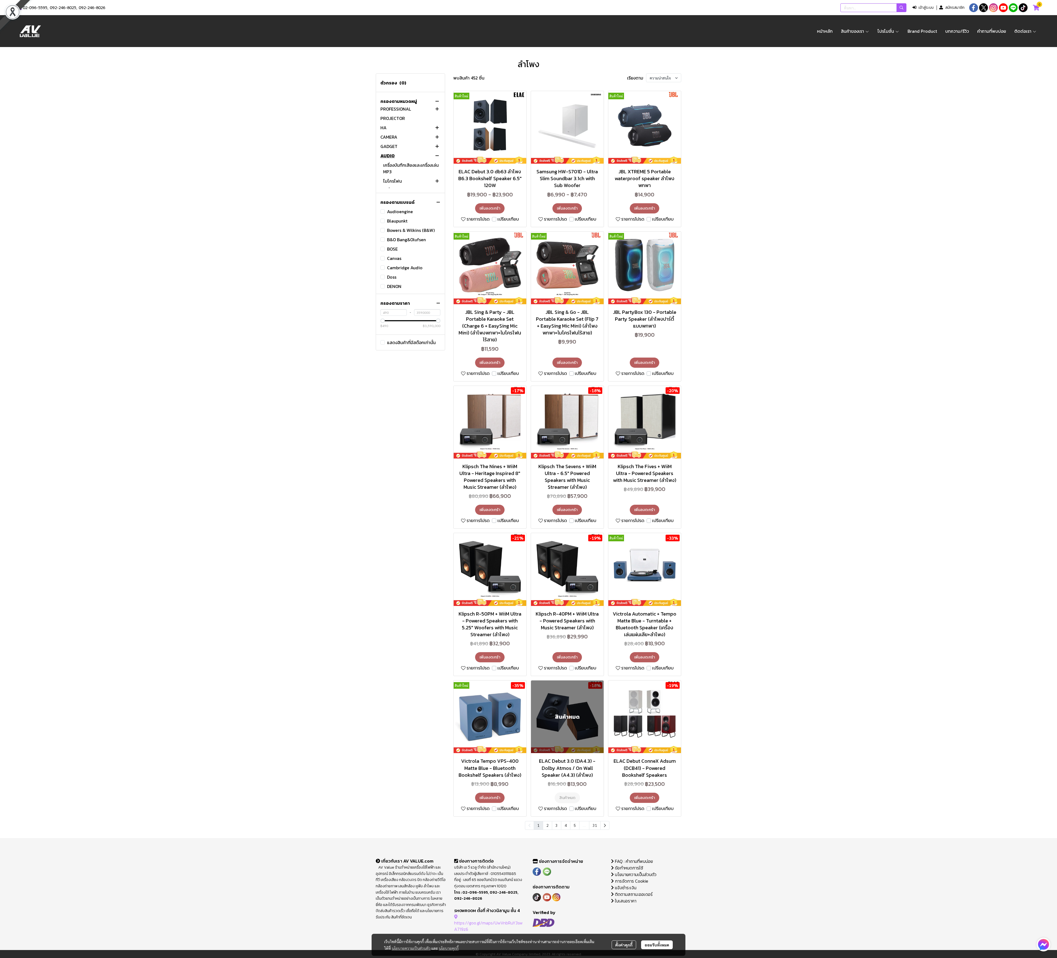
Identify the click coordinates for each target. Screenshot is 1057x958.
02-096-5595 (35, 8)
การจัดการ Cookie (631, 881)
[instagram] (993, 7)
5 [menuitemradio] (575, 825)
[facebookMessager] (1043, 944)
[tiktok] (1023, 7)
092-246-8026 (92, 8)
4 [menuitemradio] (566, 825)
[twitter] (983, 7)
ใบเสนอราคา (625, 900)
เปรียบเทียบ (508, 219)
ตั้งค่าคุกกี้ (624, 944)
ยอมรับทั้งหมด (657, 944)
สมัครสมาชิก (955, 7)
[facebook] (973, 7)
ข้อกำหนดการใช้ (628, 867)
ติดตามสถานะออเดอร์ (633, 894)
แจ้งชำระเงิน (625, 887)
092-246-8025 (63, 8)
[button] (873, 7)
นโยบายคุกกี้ (449, 948)
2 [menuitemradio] (547, 825)
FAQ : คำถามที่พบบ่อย (634, 861)
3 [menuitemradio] (556, 825)
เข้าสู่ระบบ (926, 7)
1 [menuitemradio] (538, 825)
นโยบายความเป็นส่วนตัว (411, 948)
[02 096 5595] (20, 8)
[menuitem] (604, 825)
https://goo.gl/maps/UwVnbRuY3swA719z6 (488, 925)
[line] (1013, 7)
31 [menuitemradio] (595, 825)
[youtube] (1003, 7)
